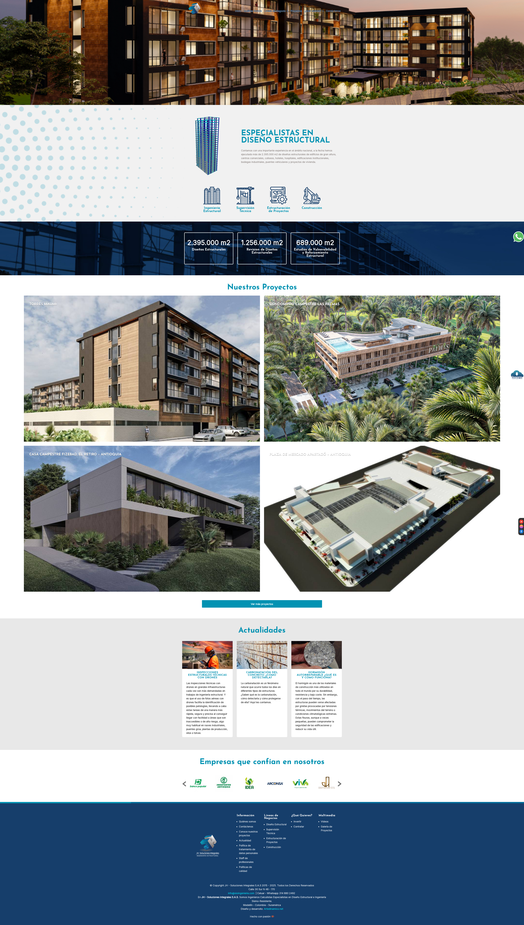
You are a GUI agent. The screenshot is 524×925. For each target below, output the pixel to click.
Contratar (299, 826)
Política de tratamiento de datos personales (248, 849)
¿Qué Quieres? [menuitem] (313, 10)
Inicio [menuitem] (238, 10)
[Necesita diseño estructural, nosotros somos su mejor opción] (518, 236)
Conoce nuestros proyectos (248, 833)
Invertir (297, 821)
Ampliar (142, 369)
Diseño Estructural (276, 824)
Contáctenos (246, 826)
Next (339, 784)
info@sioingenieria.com (241, 893)
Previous (184, 784)
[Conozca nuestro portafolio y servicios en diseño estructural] (517, 375)
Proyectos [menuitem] (296, 10)
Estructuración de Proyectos (276, 840)
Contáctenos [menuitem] (333, 10)
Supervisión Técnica (272, 831)
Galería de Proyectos (326, 828)
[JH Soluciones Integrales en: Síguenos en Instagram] (521, 526)
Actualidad (245, 840)
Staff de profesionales (246, 860)
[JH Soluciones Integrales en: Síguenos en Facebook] (521, 531)
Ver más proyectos (262, 603)
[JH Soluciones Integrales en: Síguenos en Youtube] (521, 521)
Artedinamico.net (273, 908)
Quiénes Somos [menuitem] (253, 10)
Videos (324, 821)
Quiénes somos (247, 821)
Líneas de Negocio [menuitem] (275, 10)
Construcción (273, 847)
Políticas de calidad (245, 869)
